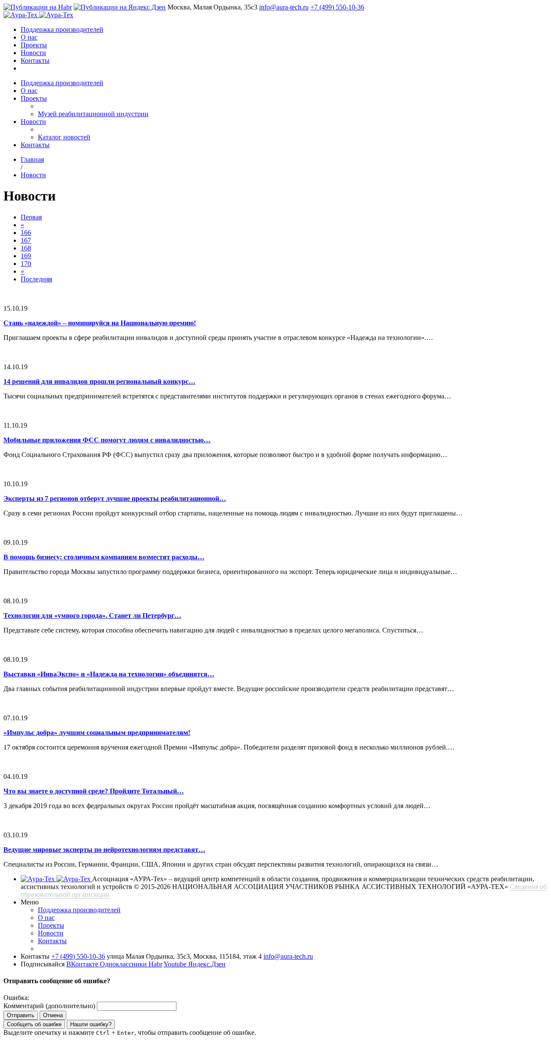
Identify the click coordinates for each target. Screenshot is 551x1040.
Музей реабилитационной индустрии (93, 113)
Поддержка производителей (62, 29)
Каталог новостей (64, 137)
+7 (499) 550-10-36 (337, 7)
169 (26, 255)
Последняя (36, 279)
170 (26, 263)
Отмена (53, 1015)
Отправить (20, 1015)
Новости (33, 52)
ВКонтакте (83, 964)
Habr (155, 964)
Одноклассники (124, 964)
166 (26, 232)
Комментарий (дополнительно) (49, 1005)
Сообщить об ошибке (34, 1024)
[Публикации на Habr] (37, 7)
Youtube (176, 964)
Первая (31, 217)
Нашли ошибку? (90, 1024)
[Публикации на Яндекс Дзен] (120, 7)
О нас (29, 37)
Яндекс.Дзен (207, 964)
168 (26, 248)
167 (26, 240)
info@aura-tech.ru (284, 7)
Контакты (35, 60)
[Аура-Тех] (21, 15)
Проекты (34, 45)
